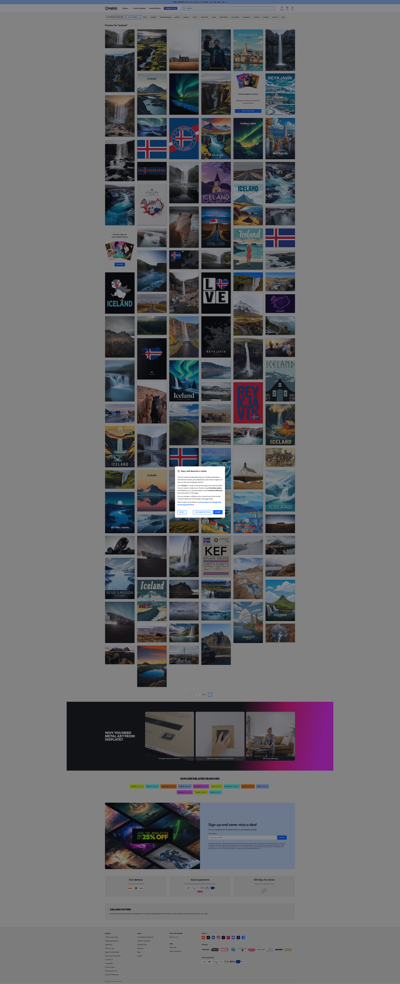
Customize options (203, 512)
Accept (218, 512)
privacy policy (204, 502)
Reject (182, 512)
